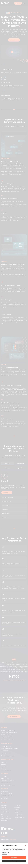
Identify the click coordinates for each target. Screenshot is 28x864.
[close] (25, 845)
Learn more (4, 854)
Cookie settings (14, 860)
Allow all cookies (14, 857)
